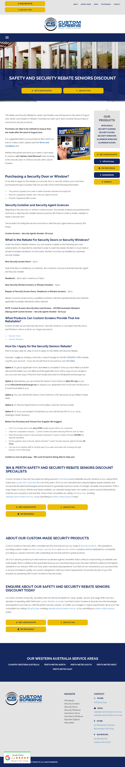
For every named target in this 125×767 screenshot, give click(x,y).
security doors (50, 549)
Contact (117, 4)
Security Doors (15, 336)
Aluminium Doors (106, 143)
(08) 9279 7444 (26, 10)
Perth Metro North (55, 665)
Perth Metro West (107, 665)
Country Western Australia (23, 665)
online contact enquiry (62, 497)
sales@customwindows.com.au (108, 715)
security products (89, 546)
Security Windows (16, 339)
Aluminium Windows (107, 139)
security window (69, 549)
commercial (64, 479)
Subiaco (108, 182)
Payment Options (72, 719)
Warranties (69, 723)
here (15, 428)
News (96, 4)
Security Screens (107, 129)
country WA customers (26, 482)
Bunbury (72, 411)
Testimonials (106, 4)
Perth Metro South (81, 665)
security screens (35, 549)
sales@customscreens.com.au (19, 497)
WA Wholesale (108, 168)
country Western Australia (52, 601)
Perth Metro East (62, 669)
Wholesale (107, 126)
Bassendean (108, 175)
